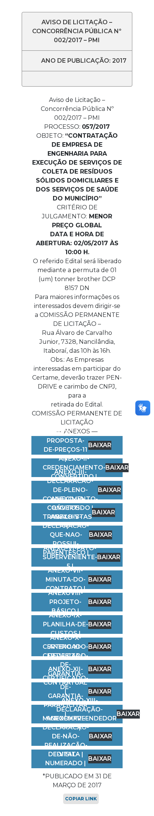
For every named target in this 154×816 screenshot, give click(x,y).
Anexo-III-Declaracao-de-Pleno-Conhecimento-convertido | (70, 489)
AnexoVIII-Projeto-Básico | (65, 601)
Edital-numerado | (65, 759)
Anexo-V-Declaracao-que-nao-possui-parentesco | (66, 534)
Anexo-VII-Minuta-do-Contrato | (66, 579)
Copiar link (81, 798)
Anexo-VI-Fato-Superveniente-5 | (70, 557)
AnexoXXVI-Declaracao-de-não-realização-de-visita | (66, 736)
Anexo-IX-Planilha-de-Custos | (65, 624)
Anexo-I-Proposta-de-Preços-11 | (65, 445)
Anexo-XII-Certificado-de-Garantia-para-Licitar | (65, 691)
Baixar (99, 445)
